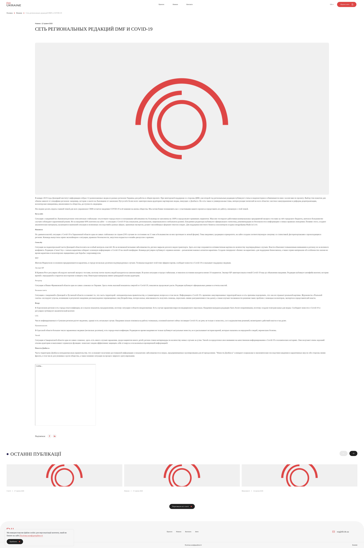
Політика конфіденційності (31, 535)
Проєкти (161, 4)
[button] (344, 453)
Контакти (189, 4)
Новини (175, 4)
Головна (10, 13)
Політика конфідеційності (193, 545)
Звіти (196, 531)
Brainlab (354, 545)
